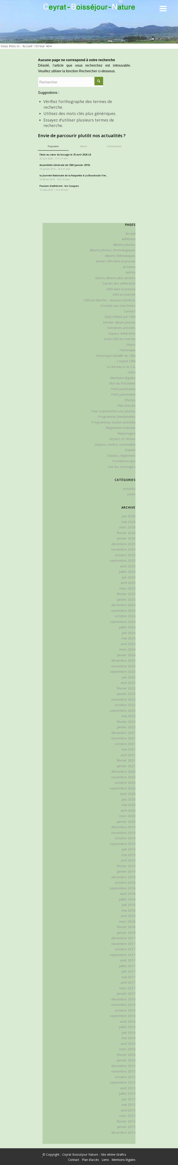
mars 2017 (127, 988)
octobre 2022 (125, 705)
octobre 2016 (125, 1010)
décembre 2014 (123, 1132)
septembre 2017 (122, 955)
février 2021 (126, 760)
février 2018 (126, 927)
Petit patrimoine (123, 389)
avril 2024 (128, 644)
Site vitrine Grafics (113, 1154)
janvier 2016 (126, 1060)
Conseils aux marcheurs (117, 305)
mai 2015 (128, 1104)
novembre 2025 (123, 549)
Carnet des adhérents (119, 283)
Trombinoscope (123, 461)
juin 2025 (128, 577)
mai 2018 (128, 910)
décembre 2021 (123, 732)
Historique (127, 350)
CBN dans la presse (120, 289)
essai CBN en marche (119, 339)
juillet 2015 (127, 1093)
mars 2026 (127, 527)
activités (129, 488)
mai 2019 (128, 855)
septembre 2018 (122, 888)
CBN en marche (123, 294)
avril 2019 (128, 860)
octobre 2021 (125, 744)
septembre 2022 (122, 710)
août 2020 (127, 793)
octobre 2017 (125, 949)
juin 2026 (128, 516)
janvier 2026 (126, 538)
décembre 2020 (123, 771)
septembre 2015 (122, 1082)
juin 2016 (128, 1032)
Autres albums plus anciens (115, 278)
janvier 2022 (126, 727)
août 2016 (127, 1021)
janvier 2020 (126, 821)
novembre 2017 (123, 943)
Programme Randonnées (116, 416)
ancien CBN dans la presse (115, 261)
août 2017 (127, 960)
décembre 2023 (123, 660)
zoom (131, 494)
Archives (129, 267)
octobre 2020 (125, 782)
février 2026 (126, 533)
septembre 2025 (122, 560)
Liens (131, 372)
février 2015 (126, 1121)
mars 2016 (127, 1049)
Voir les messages (121, 466)
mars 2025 (127, 588)
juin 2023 (128, 677)
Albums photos (124, 244)
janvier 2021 (126, 766)
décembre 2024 (123, 605)
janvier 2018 (126, 932)
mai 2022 (128, 716)
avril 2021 (128, 755)
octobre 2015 (125, 1077)
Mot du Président (122, 383)
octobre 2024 (125, 616)
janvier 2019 (126, 871)
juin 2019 (128, 849)
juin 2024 (128, 633)
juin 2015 (128, 1099)
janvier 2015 (126, 1127)
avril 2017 (128, 982)
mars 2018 (127, 921)
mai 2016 (128, 1038)
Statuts (130, 450)
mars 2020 (127, 816)
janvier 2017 (126, 993)
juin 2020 (128, 799)
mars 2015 (127, 1115)
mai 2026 (128, 521)
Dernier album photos (119, 322)
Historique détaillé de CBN (115, 355)
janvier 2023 (126, 693)
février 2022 (126, 721)
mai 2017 (128, 977)
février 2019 (126, 866)
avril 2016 (128, 1043)
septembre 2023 (122, 671)
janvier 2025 (126, 599)
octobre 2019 (125, 838)
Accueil (27, 46)
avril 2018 (128, 916)
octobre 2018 (125, 882)
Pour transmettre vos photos (113, 411)
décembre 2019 (123, 827)
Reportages (126, 433)
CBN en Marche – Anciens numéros (109, 300)
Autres (130, 272)
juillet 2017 (127, 966)
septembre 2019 (122, 843)
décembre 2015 (123, 1066)
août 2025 (127, 566)
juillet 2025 (127, 571)
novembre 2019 (123, 832)
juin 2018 (128, 904)
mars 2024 (127, 649)
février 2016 (126, 1054)
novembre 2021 (123, 738)
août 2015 (127, 1088)
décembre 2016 (123, 999)
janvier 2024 (126, 655)
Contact (129, 311)
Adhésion (128, 239)
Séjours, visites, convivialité (115, 444)
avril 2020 (128, 810)
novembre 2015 (123, 1071)
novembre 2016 (123, 1004)
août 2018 (127, 893)
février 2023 (126, 688)
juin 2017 (128, 971)
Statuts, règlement (121, 455)
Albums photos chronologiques (112, 250)
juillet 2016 (127, 1027)
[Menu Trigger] (163, 8)
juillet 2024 (127, 627)
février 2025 (126, 594)
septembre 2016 (122, 1015)
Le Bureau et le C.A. (121, 366)
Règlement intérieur (120, 427)
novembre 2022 (123, 699)
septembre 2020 (122, 788)
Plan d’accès (126, 405)
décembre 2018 (123, 877)
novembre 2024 (123, 610)
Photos (130, 400)
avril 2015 (128, 1110)
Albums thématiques (120, 255)
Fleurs (130, 344)
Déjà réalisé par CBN (119, 316)
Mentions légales (122, 378)
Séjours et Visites (122, 439)
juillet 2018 (127, 899)
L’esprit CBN (126, 361)
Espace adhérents (121, 333)
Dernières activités (121, 327)
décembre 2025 (123, 544)
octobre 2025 (125, 555)
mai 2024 (128, 638)
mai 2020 (128, 805)
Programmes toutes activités (113, 422)
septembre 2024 (122, 621)
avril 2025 (128, 582)
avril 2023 (128, 682)
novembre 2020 (123, 777)
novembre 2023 (123, 666)
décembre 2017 (123, 938)
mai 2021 (128, 749)
